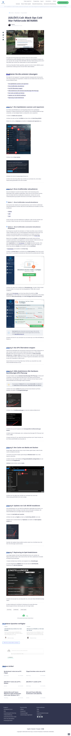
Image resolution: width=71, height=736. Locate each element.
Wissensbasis (17, 12)
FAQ (5, 711)
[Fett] (12, 653)
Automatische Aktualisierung (50, 3)
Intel (9, 216)
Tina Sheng (6, 697)
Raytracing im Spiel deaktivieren (16, 97)
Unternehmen (48, 1)
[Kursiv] (13, 653)
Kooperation (23, 711)
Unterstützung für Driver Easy (10, 713)
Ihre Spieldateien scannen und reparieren (18, 83)
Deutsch (33, 729)
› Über (37, 709)
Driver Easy (37, 235)
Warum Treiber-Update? (26, 3)
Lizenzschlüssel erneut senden (10, 716)
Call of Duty (9, 609)
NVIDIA (10, 211)
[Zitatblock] (20, 653)
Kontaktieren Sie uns (8, 709)
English (29, 729)
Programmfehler (24, 12)
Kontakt (54, 1)
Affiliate (22, 709)
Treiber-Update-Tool (27, 1)
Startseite (18, 3)
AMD (9, 213)
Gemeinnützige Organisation (26, 714)
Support (41, 1)
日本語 (42, 729)
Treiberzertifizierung (8, 714)
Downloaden (10, 248)
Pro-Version (21, 243)
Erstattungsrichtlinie (8, 720)
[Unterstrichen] (14, 653)
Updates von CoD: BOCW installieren (17, 95)
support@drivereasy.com (19, 334)
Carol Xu (13, 24)
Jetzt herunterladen (63, 2)
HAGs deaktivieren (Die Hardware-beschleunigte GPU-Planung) (23, 90)
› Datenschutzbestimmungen (42, 713)
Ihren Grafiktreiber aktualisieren (16, 86)
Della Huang (6, 675)
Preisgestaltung (36, 1)
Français (38, 729)
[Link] (22, 653)
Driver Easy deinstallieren (9, 718)
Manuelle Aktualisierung (37, 3)
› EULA (37, 711)
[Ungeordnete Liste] (18, 653)
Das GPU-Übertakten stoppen (15, 88)
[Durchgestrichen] (16, 653)
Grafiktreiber (16, 609)
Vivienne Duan (33, 638)
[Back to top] (69, 734)
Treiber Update (23, 609)
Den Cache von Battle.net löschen (16, 93)
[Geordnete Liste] (17, 653)
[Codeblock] (21, 653)
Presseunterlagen (24, 713)
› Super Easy (38, 714)
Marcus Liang (11, 638)
